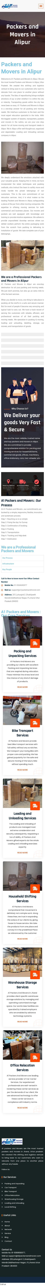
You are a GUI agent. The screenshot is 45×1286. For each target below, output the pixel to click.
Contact (8, 1241)
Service (8, 1233)
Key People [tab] (7, 569)
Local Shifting (10, 1207)
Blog (6, 1237)
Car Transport (11, 1187)
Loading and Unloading (14, 1203)
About (7, 1225)
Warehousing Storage (14, 1199)
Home (7, 1221)
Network (8, 1229)
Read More (22, 687)
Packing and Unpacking (14, 1183)
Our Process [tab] (7, 558)
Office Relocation (12, 1195)
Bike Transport (11, 1191)
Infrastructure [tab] (8, 564)
